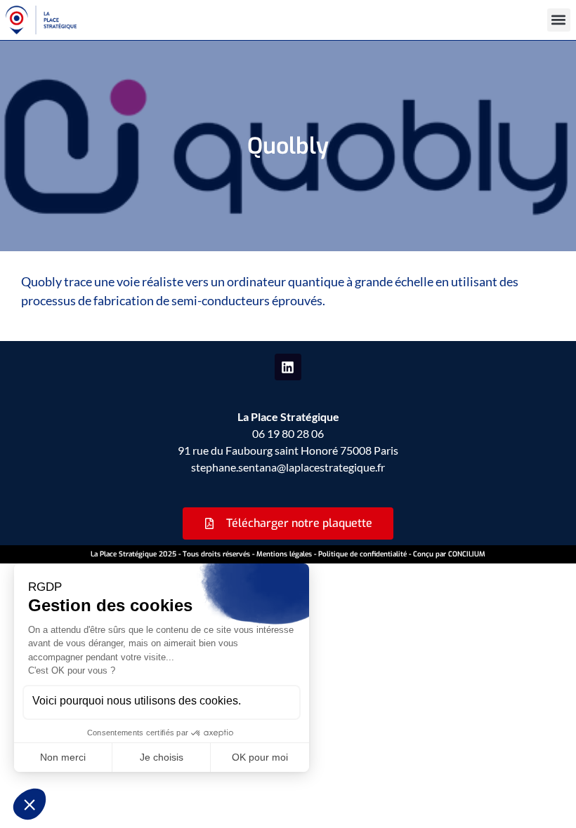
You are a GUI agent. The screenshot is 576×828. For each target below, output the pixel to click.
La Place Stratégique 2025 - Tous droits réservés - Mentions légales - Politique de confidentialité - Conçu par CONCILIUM (288, 554)
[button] (558, 20)
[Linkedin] (288, 367)
